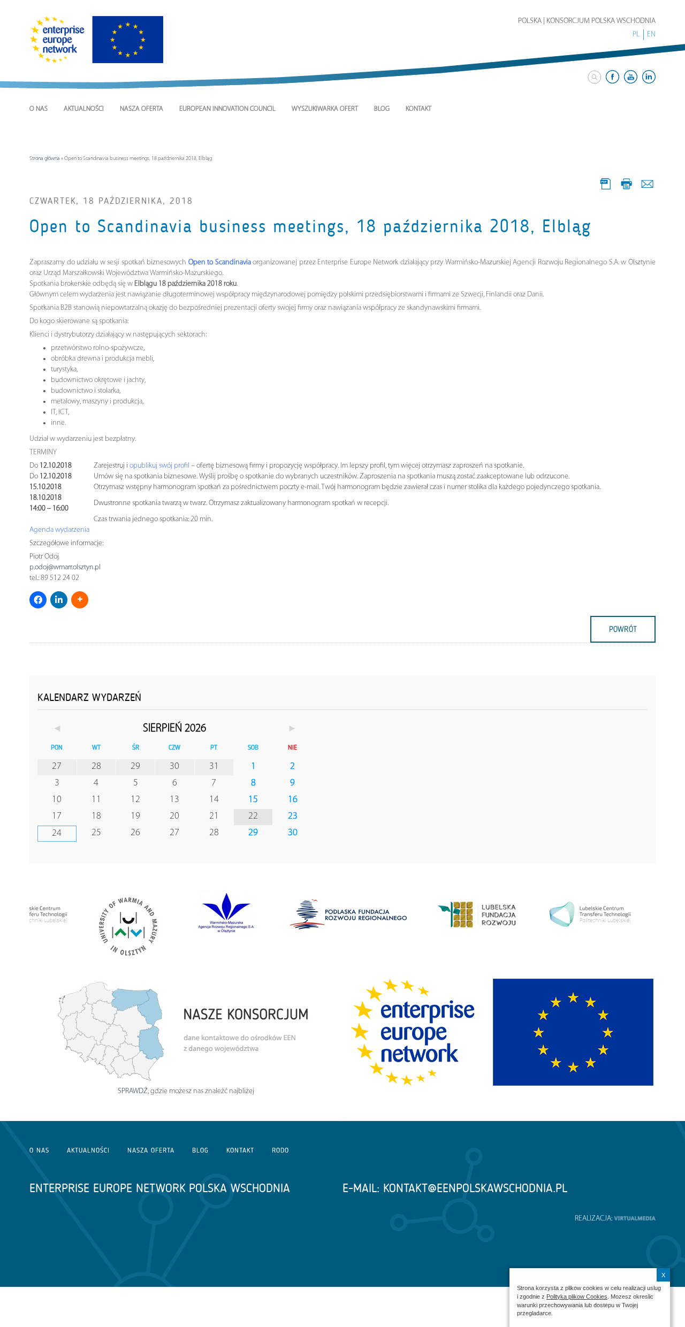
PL (636, 34)
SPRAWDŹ (133, 1091)
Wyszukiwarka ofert (325, 108)
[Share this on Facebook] (38, 599)
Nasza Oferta (141, 108)
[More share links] (79, 599)
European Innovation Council (227, 108)
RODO (280, 1150)
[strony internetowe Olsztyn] (635, 1219)
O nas (38, 108)
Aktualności (84, 108)
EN (651, 34)
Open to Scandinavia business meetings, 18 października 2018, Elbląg (310, 226)
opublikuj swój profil (160, 466)
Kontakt (418, 108)
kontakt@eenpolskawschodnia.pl (475, 1188)
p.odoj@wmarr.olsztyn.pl (65, 567)
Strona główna (44, 159)
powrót (623, 629)
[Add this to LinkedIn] (58, 599)
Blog (382, 108)
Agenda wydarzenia (59, 530)
